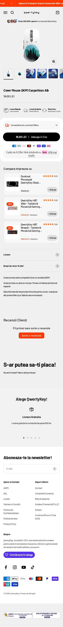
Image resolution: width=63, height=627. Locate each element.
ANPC (6, 488)
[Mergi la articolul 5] (53, 74)
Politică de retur (11, 518)
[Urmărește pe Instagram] (14, 567)
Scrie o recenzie (31, 335)
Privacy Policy (10, 524)
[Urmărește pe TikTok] (32, 567)
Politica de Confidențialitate (11, 511)
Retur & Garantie (42, 499)
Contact (38, 488)
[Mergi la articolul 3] (31, 74)
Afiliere (38, 510)
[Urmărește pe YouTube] (23, 567)
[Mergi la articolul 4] (42, 74)
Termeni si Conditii (12, 504)
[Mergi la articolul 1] (8, 74)
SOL (5, 493)
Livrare (7, 499)
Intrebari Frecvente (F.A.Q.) (47, 504)
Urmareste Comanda (44, 493)
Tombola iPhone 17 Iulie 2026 (45, 517)
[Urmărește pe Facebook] (6, 567)
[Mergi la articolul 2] (19, 74)
